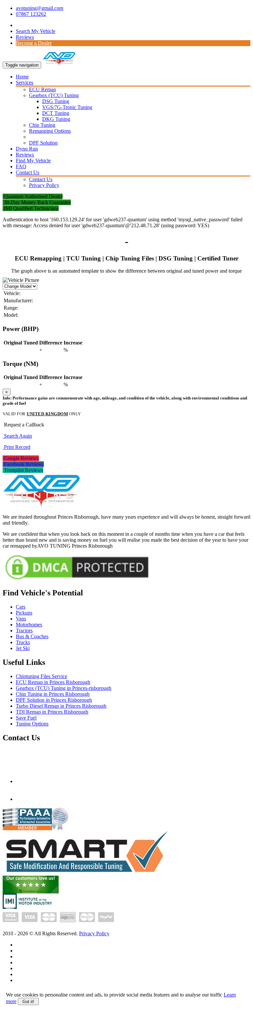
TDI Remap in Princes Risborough (52, 712)
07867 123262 (31, 14)
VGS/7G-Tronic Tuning (67, 107)
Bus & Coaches (32, 636)
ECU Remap (42, 89)
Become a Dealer (34, 43)
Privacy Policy (44, 185)
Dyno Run (27, 148)
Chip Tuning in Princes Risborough (53, 694)
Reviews (25, 37)
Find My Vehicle (33, 160)
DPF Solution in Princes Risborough (54, 700)
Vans (21, 618)
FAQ (21, 166)
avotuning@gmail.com (39, 8)
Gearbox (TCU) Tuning (54, 95)
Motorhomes (29, 624)
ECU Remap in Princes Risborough (53, 682)
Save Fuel (26, 718)
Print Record (16, 447)
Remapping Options (50, 131)
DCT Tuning (55, 113)
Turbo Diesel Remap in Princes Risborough (61, 706)
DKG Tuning (56, 119)
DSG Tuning (55, 101)
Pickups (24, 612)
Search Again (17, 436)
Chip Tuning (42, 125)
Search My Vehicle (35, 31)
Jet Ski (23, 648)
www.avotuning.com (38, 799)
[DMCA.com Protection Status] (77, 580)
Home (22, 76)
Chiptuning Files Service (41, 676)
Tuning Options (32, 723)
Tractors (24, 630)
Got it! (28, 1001)
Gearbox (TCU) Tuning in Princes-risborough (63, 688)
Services (24, 82)
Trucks (23, 642)
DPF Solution (43, 143)
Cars (20, 607)
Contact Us (27, 172)
